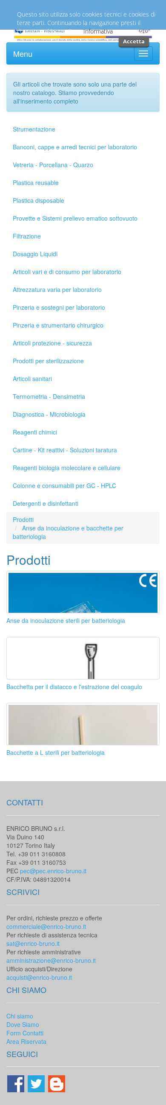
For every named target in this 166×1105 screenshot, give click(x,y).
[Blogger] (56, 1083)
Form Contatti (24, 1033)
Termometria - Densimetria (49, 396)
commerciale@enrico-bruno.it (46, 926)
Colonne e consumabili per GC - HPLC (64, 485)
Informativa (98, 31)
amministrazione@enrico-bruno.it (51, 960)
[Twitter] (37, 1083)
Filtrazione (27, 236)
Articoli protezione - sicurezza (52, 343)
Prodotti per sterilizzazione (48, 360)
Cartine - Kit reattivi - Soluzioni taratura (65, 450)
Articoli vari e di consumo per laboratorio (67, 271)
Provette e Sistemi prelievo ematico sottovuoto (75, 218)
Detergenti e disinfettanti (45, 503)
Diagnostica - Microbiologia (49, 414)
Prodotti (23, 519)
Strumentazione (34, 129)
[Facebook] (16, 1083)
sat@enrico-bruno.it (33, 943)
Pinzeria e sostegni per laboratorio (59, 307)
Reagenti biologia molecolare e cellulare (66, 467)
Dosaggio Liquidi (35, 254)
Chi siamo (19, 1016)
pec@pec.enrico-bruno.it (53, 871)
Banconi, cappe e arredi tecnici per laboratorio (75, 147)
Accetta (134, 41)
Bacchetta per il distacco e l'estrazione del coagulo (74, 686)
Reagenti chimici (35, 432)
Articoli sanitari (32, 378)
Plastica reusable (36, 182)
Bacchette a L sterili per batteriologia (55, 752)
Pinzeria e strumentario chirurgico (58, 325)
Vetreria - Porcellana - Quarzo (53, 164)
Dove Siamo (22, 1024)
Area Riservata (26, 1041)
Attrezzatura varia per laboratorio (57, 289)
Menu (22, 53)
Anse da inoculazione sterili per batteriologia (65, 620)
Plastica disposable (38, 200)
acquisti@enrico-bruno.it (39, 977)
